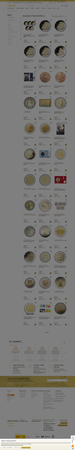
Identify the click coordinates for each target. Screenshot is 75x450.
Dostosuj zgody (17, 447)
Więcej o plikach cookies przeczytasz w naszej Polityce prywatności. (12, 445)
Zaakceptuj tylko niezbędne (7, 447)
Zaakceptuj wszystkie (26, 447)
